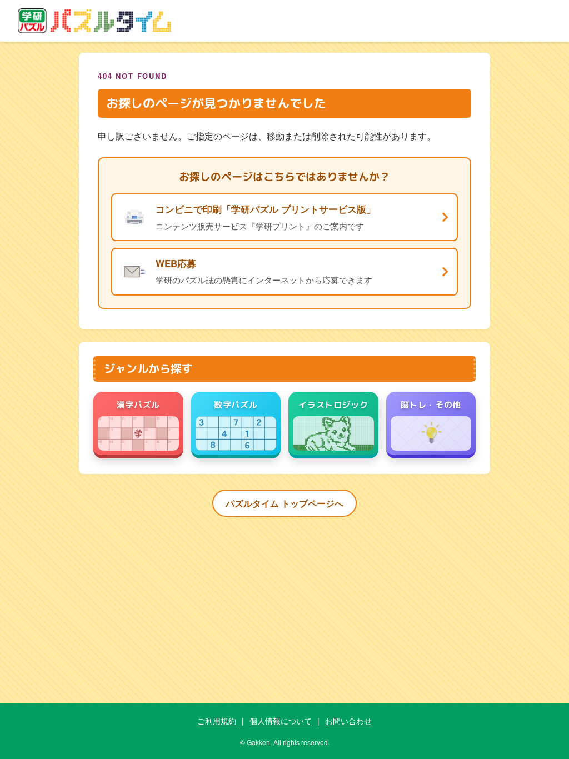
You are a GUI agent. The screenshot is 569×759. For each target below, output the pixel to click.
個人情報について (280, 720)
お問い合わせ (348, 720)
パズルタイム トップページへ (284, 503)
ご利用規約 (216, 720)
